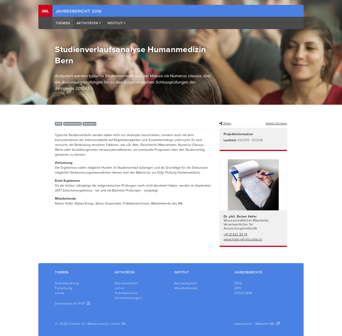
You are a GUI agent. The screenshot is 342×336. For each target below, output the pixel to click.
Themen (63, 23)
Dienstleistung (67, 283)
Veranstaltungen (128, 298)
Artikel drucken (276, 123)
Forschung (64, 288)
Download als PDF (70, 304)
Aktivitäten (87, 23)
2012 (238, 283)
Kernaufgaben (186, 283)
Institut (115, 23)
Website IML (265, 324)
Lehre (59, 293)
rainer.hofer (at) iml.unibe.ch (243, 239)
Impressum (243, 324)
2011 (237, 288)
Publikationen (126, 293)
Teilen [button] (226, 123)
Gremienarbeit (126, 283)
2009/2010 (243, 293)
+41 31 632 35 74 (235, 234)
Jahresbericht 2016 (79, 11)
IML (45, 11)
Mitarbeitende (186, 288)
